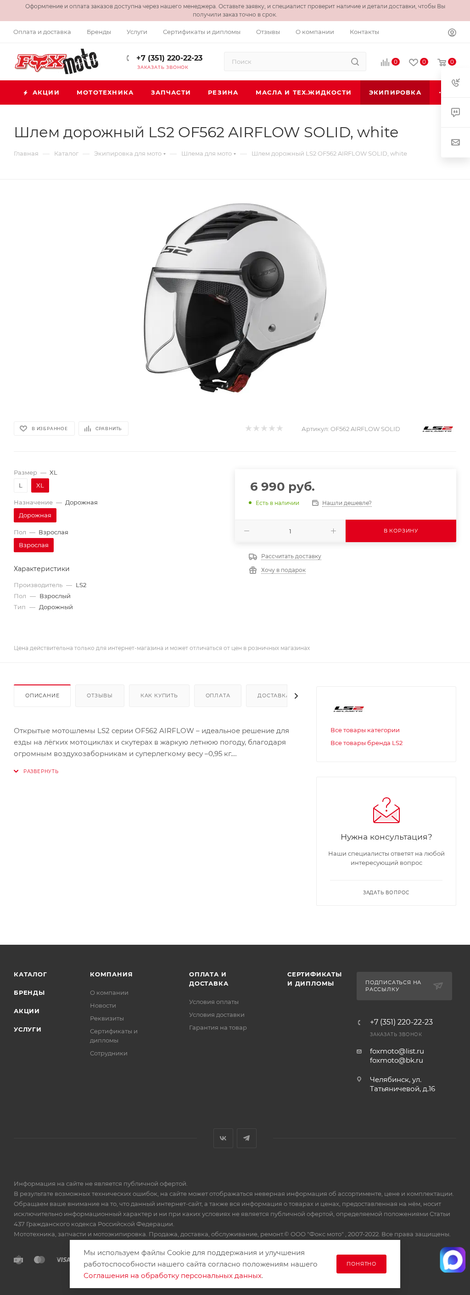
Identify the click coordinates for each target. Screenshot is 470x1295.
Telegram (247, 1138)
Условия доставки (217, 1014)
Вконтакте (223, 1138)
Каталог (30, 974)
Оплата (218, 695)
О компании (109, 992)
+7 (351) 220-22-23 (168, 58)
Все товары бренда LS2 (366, 742)
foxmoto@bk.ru (396, 1060)
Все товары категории (365, 730)
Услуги (28, 1029)
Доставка (273, 695)
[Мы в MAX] (452, 1260)
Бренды (29, 992)
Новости (103, 1005)
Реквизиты (107, 1018)
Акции (27, 1011)
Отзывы (100, 695)
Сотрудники (109, 1053)
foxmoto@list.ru (397, 1051)
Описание (42, 695)
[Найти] (355, 61)
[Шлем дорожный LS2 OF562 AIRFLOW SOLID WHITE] (235, 298)
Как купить (159, 695)
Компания (111, 974)
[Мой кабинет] (452, 33)
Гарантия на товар (218, 1027)
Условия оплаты (214, 1001)
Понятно (361, 1264)
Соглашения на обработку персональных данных (173, 1275)
